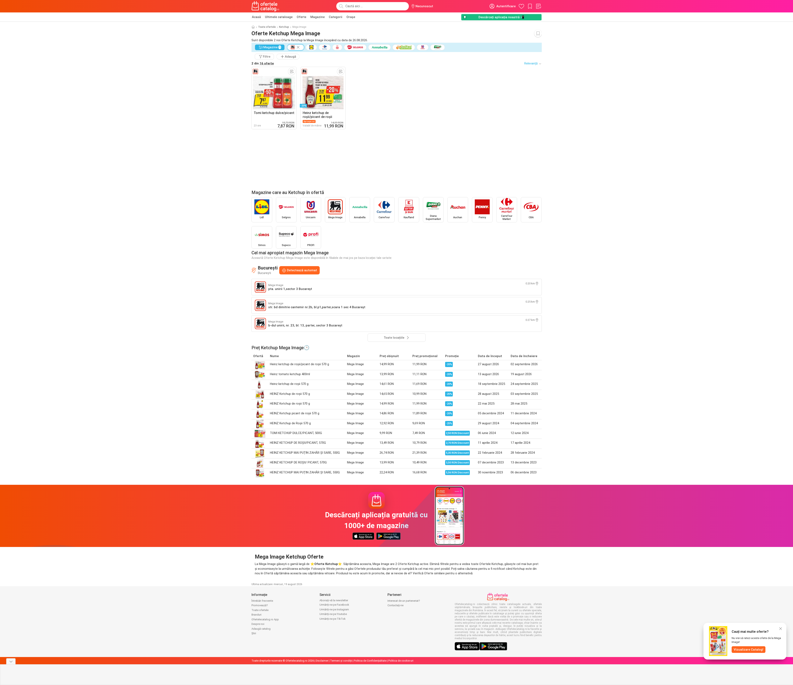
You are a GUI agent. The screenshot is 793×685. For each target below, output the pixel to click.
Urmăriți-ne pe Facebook (334, 604)
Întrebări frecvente (262, 600)
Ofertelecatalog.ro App (265, 619)
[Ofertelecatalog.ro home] (265, 6)
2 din (262, 63)
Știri (253, 633)
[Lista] (538, 6)
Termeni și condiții (341, 660)
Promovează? (259, 605)
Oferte (301, 17)
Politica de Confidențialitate (370, 660)
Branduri (256, 614)
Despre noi (257, 624)
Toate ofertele (267, 26)
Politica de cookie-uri (400, 660)
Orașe (350, 17)
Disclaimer (322, 660)
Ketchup (284, 26)
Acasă (256, 17)
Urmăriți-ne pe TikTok (332, 618)
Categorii (335, 17)
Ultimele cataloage (279, 17)
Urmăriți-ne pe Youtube (333, 614)
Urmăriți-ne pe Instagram (334, 609)
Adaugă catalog (261, 628)
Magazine (317, 17)
